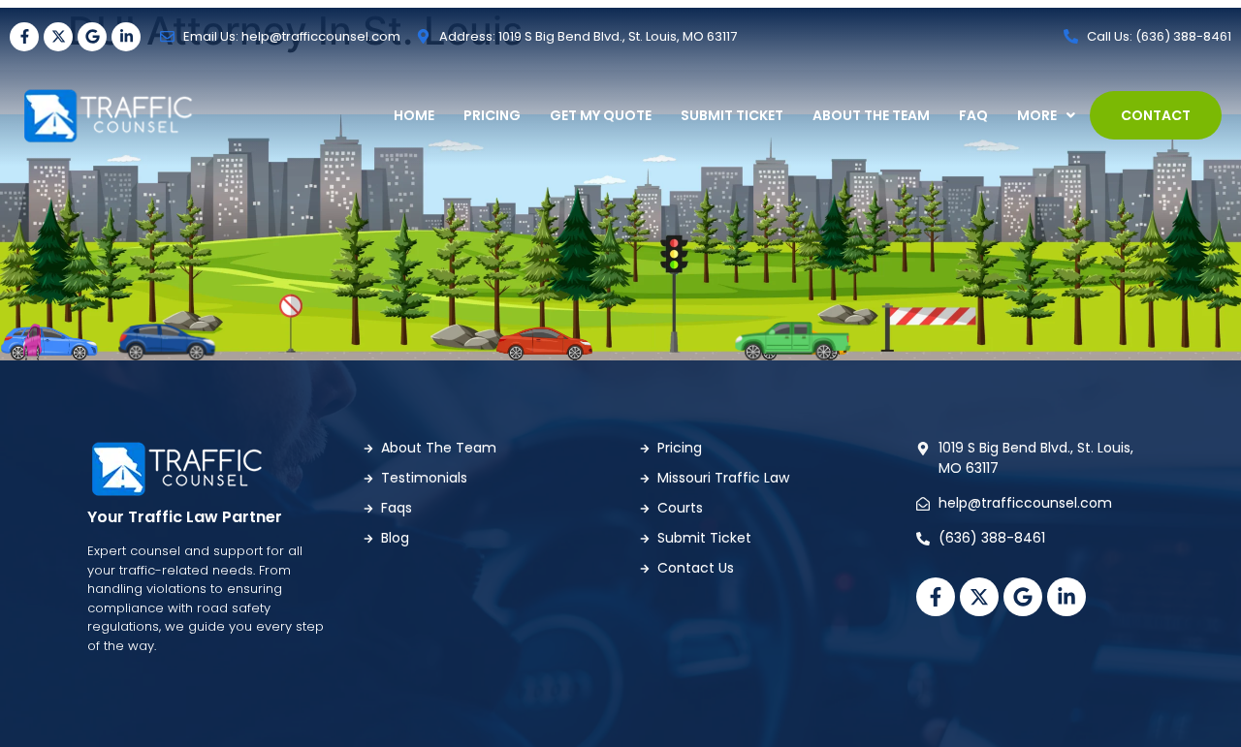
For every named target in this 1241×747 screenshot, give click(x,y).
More (1037, 115)
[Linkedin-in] (126, 36)
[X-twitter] (58, 36)
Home (414, 115)
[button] (1046, 115)
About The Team (871, 115)
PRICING (492, 115)
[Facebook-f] (24, 36)
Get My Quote (601, 115)
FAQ (973, 115)
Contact (1156, 115)
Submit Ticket (732, 115)
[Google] (92, 36)
